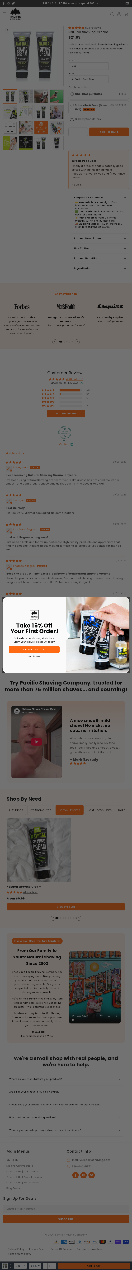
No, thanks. (34, 656)
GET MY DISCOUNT (34, 649)
